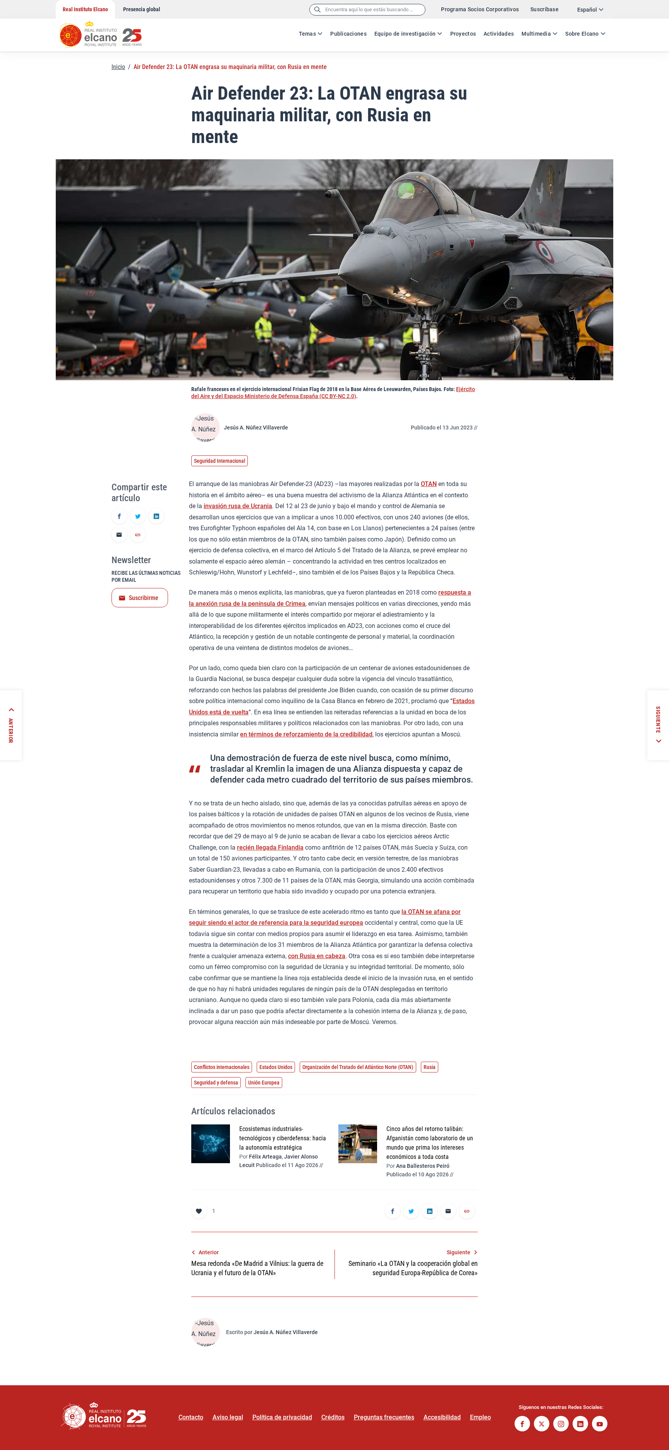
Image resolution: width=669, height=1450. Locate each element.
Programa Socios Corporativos (480, 9)
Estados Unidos (275, 1067)
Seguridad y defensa (216, 1082)
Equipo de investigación (405, 34)
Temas (307, 34)
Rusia (430, 1067)
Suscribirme (143, 598)
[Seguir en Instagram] (561, 1424)
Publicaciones (348, 34)
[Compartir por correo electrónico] (119, 535)
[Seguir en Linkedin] (580, 1424)
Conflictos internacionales (221, 1067)
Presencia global (141, 9)
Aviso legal (228, 1417)
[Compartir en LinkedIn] (156, 517)
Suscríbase (544, 9)
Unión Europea (264, 1082)
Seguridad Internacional (219, 461)
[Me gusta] (199, 1211)
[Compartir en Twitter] (138, 517)
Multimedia (536, 34)
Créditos (333, 1417)
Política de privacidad (282, 1417)
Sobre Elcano (582, 34)
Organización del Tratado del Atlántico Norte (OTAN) (357, 1067)
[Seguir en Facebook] (522, 1424)
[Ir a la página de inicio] (108, 31)
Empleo (480, 1417)
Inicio (118, 67)
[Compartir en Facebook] (119, 517)
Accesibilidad (442, 1417)
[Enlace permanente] (138, 535)
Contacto (190, 1417)
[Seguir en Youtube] (599, 1424)
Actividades (499, 34)
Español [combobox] (587, 10)
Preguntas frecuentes (384, 1417)
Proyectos (463, 34)
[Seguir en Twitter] (541, 1424)
